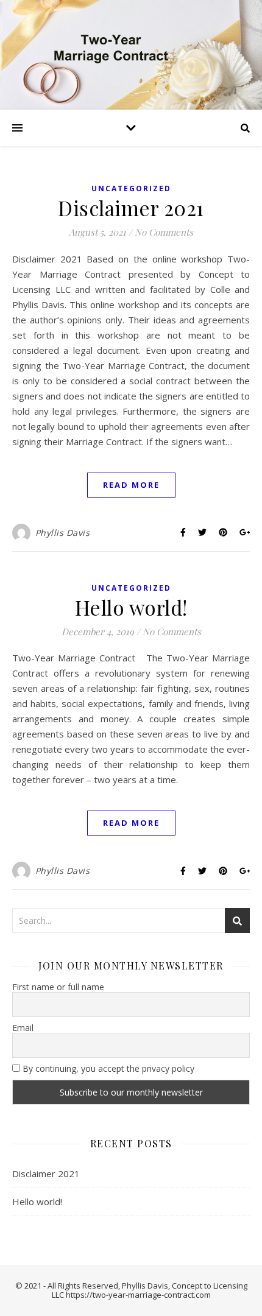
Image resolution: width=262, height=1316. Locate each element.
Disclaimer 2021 (131, 207)
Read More (131, 484)
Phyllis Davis (62, 532)
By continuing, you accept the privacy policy (107, 1069)
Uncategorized (131, 188)
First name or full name (58, 987)
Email (23, 1028)
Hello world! (131, 607)
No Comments (164, 232)
